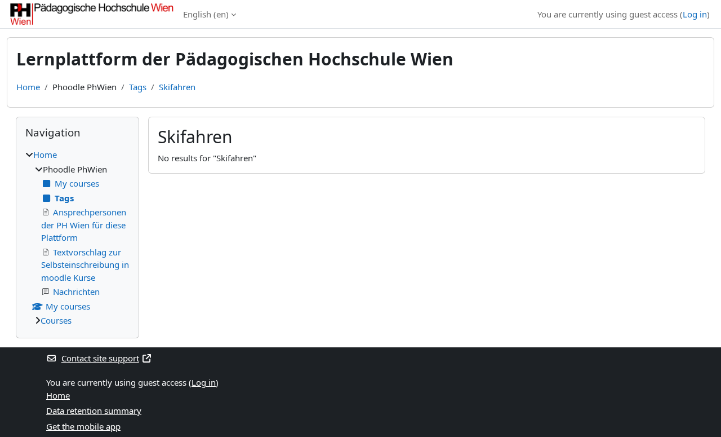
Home (28, 86)
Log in (695, 14)
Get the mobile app (83, 426)
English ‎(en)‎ (206, 14)
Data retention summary (93, 410)
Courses (56, 320)
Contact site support (100, 358)
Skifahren (177, 86)
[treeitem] (77, 237)
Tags (137, 86)
